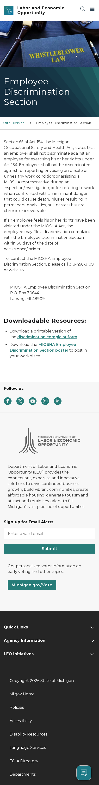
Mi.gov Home (22, 694)
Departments (23, 774)
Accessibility (21, 721)
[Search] (83, 9)
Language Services (28, 747)
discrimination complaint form (47, 337)
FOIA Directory (24, 761)
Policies (17, 707)
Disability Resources (28, 734)
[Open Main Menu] (92, 9)
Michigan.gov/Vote (32, 585)
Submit (49, 548)
